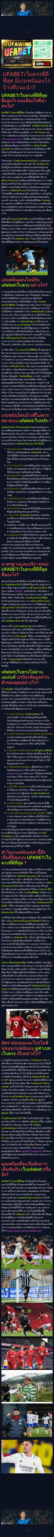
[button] (27, 32)
